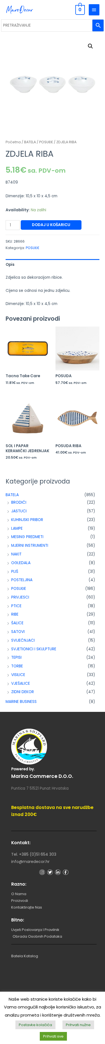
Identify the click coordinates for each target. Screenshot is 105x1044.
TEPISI (16, 657)
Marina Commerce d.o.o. (42, 776)
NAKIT (16, 554)
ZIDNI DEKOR (22, 692)
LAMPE (17, 528)
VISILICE (18, 674)
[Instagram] (42, 872)
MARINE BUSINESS (21, 701)
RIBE (14, 614)
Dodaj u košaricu (51, 224)
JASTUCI (19, 511)
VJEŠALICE (20, 683)
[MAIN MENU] (94, 9)
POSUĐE (18, 588)
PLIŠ (14, 571)
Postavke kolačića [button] (35, 1024)
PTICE (16, 606)
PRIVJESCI (20, 597)
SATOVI (18, 631)
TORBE (17, 666)
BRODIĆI (18, 502)
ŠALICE (17, 623)
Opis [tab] (10, 264)
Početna (13, 142)
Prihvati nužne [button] (78, 1024)
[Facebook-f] (66, 872)
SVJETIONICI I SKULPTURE (33, 649)
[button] (90, 46)
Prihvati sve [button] (53, 1036)
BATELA (12, 495)
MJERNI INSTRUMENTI (29, 545)
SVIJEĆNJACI (23, 640)
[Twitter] (50, 872)
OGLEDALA (21, 563)
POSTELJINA (21, 580)
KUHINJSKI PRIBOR (27, 519)
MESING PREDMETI (27, 536)
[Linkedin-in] (58, 872)
